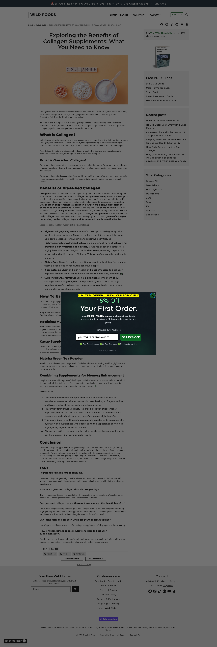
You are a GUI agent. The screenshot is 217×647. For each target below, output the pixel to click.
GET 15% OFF (130, 337)
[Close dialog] (152, 295)
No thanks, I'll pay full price (108, 351)
